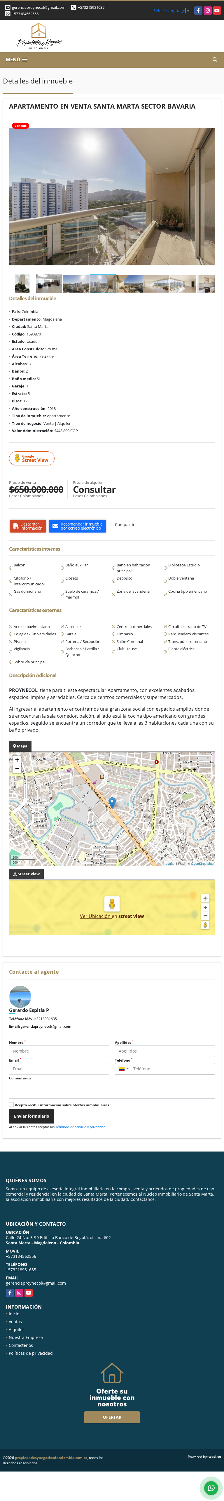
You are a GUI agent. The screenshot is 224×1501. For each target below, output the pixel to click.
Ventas (15, 1321)
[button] (209, 124)
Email (15, 1060)
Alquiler (16, 1329)
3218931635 (46, 1018)
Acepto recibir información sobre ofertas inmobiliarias (62, 1104)
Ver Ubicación (96, 916)
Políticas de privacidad (31, 1353)
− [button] (17, 768)
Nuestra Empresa (26, 1337)
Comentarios (20, 1078)
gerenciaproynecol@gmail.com (46, 1026)
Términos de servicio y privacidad (80, 1127)
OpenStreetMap (202, 863)
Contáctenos (21, 1345)
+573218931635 (91, 7)
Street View (35, 458)
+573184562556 (25, 13)
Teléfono (123, 1060)
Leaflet (170, 863)
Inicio (14, 1313)
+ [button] (17, 759)
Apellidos (124, 1042)
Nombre (17, 1042)
